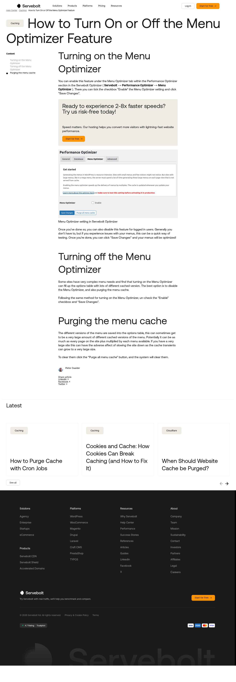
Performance (127, 528)
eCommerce (27, 534)
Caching (23, 10)
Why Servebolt (128, 516)
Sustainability (178, 534)
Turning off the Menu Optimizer (20, 68)
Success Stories (129, 534)
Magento (75, 528)
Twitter (61, 384)
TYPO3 (74, 559)
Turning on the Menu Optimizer (20, 62)
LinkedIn (62, 379)
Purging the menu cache (22, 72)
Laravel (74, 540)
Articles (124, 547)
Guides (124, 553)
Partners (175, 553)
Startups (25, 528)
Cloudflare (171, 430)
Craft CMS (76, 547)
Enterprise (25, 522)
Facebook (63, 382)
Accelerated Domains (32, 568)
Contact (175, 540)
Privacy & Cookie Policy (77, 615)
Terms (95, 615)
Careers (175, 572)
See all (13, 482)
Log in (188, 6)
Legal (173, 565)
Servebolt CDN (28, 556)
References (126, 540)
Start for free (206, 6)
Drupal (74, 534)
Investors (175, 547)
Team (173, 522)
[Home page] (28, 7)
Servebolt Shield (29, 562)
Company (176, 516)
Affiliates (175, 559)
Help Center (11, 10)
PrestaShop (76, 553)
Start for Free (202, 597)
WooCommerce (79, 522)
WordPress (76, 516)
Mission (174, 528)
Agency (24, 516)
